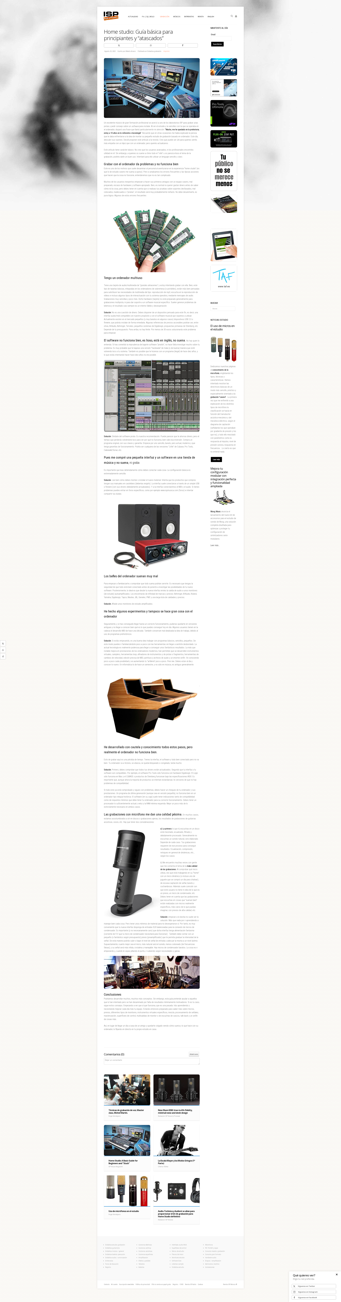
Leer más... (215, 545)
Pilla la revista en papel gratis (161, 1284)
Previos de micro (177, 1254)
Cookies (200, 1284)
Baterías (141, 1267)
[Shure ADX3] (223, 147)
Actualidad (133, 16)
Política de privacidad (143, 1284)
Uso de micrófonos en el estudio (124, 1211)
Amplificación (143, 1258)
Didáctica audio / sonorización (116, 1258)
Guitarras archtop (145, 1248)
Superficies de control (179, 1248)
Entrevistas (109, 1261)
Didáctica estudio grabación (115, 1245)
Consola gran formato (213, 1254)
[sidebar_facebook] (3, 656)
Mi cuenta (114, 1284)
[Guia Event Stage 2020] (223, 260)
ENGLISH (211, 16)
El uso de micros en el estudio (222, 327)
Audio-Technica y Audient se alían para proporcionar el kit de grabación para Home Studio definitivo (176, 1214)
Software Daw (176, 1261)
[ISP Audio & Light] (223, 190)
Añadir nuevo (194, 1054)
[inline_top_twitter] (119, 45)
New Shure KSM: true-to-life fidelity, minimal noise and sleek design (175, 1111)
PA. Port (208, 1248)
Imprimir (166, 51)
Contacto (106, 1284)
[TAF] (223, 291)
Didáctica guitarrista (112, 1248)
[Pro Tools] (223, 126)
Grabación (164, 16)
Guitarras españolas (146, 1254)
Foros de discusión (111, 1264)
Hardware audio (210, 1258)
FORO (181, 1284)
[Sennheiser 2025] (223, 96)
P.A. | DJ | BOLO (148, 16)
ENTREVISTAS (189, 16)
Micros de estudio (178, 1251)
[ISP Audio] (223, 212)
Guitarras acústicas (146, 1251)
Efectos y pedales (145, 1261)
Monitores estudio (178, 1258)
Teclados (142, 1264)
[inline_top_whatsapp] (151, 45)
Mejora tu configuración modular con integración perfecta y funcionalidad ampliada (223, 477)
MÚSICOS (176, 16)
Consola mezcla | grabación (215, 1251)
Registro (108, 1267)
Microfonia (209, 1245)
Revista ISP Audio (190, 1284)
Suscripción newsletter (126, 1284)
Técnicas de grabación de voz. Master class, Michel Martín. (126, 1111)
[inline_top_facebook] (183, 45)
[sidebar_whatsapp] (3, 650)
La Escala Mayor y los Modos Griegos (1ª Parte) (176, 1162)
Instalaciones (209, 1267)
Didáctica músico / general (114, 1251)
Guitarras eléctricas (145, 1245)
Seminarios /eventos (212, 1264)
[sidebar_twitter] (3, 643)
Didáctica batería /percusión (115, 1254)
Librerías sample (177, 1264)
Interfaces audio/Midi (179, 1245)
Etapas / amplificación (213, 1261)
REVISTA (201, 16)
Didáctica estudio (178, 1267)
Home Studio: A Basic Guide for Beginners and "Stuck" (123, 1162)
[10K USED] (223, 75)
